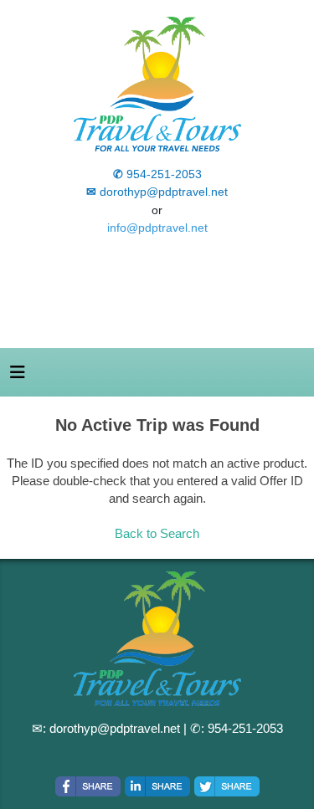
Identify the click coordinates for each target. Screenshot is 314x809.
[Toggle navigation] (17, 376)
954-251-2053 (245, 728)
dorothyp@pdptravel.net (114, 728)
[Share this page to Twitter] (227, 786)
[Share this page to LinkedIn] (157, 786)
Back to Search (157, 533)
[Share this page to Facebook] (88, 786)
